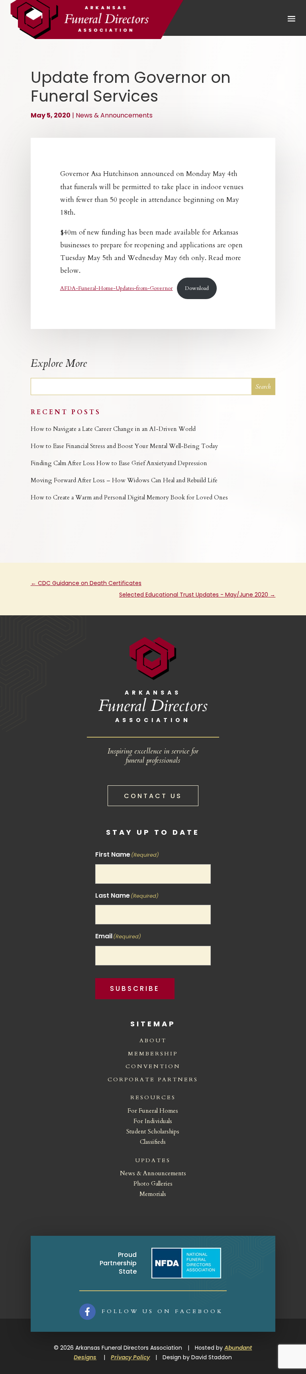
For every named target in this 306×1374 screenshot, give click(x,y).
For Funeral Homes (153, 1111)
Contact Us (153, 796)
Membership (153, 1053)
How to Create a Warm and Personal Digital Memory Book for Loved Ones (129, 497)
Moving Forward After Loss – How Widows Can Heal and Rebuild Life (124, 480)
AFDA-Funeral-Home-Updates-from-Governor (116, 288)
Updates (153, 1160)
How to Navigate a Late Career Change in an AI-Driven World (113, 429)
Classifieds (153, 1142)
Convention (153, 1066)
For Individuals (152, 1121)
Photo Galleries (153, 1184)
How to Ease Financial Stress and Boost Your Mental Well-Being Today (124, 446)
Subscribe (135, 988)
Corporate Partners (153, 1079)
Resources (153, 1097)
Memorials (152, 1194)
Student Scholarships (152, 1131)
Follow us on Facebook (162, 1311)
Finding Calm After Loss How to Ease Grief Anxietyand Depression (119, 463)
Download (197, 288)
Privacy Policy (130, 1357)
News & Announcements (114, 115)
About (153, 1040)
